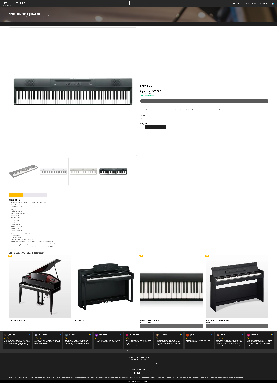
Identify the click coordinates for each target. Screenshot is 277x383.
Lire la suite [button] (6, 347)
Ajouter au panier (155, 127)
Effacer (142, 121)
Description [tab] (16, 195)
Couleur (142, 116)
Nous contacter (264, 3)
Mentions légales (153, 366)
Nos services (236, 3)
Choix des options (171, 326)
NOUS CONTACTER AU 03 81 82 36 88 (204, 101)
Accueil (10, 24)
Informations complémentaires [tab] (35, 195)
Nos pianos (131, 366)
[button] (134, 30)
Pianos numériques (21, 24)
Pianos (254, 3)
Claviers (29, 24)
